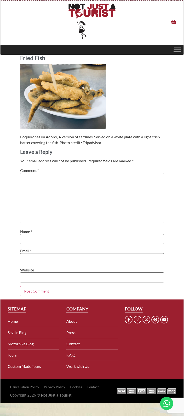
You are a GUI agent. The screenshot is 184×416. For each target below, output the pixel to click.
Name (26, 232)
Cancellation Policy (24, 387)
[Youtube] (164, 319)
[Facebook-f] (128, 319)
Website (27, 270)
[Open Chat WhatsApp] (166, 403)
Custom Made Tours (24, 366)
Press (70, 332)
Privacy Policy (54, 387)
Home (13, 321)
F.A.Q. (71, 355)
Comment (29, 170)
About (71, 321)
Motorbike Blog (21, 343)
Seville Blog (17, 332)
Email (25, 251)
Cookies (76, 387)
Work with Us (77, 366)
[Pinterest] (155, 319)
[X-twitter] (146, 319)
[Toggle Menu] (177, 49)
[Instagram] (137, 319)
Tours (12, 355)
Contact (73, 343)
